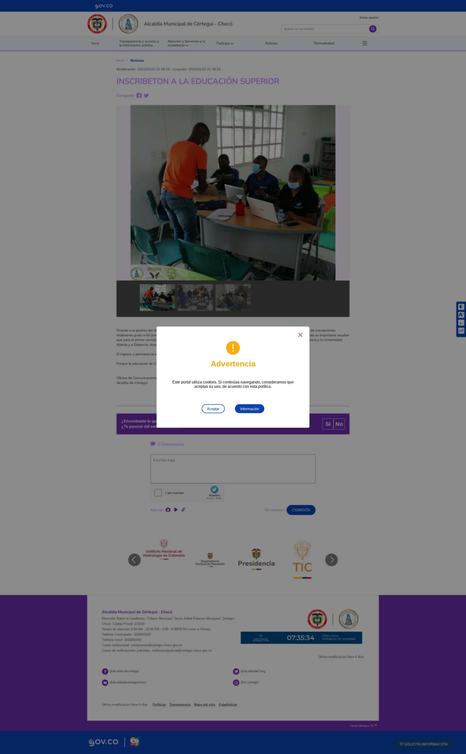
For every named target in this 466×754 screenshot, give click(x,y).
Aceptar (213, 408)
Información (249, 408)
